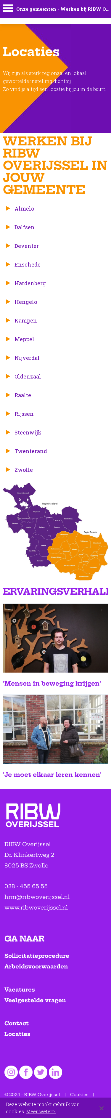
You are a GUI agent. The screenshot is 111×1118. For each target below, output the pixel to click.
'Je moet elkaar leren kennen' (52, 774)
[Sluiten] (101, 1108)
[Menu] (8, 9)
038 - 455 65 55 (26, 886)
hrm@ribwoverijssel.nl (37, 897)
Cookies (79, 1094)
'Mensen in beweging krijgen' (52, 683)
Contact (16, 1023)
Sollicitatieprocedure (36, 955)
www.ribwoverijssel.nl (36, 907)
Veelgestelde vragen (35, 1000)
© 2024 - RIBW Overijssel (32, 1094)
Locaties (17, 1034)
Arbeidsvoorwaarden (36, 966)
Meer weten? (41, 1111)
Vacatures (19, 989)
